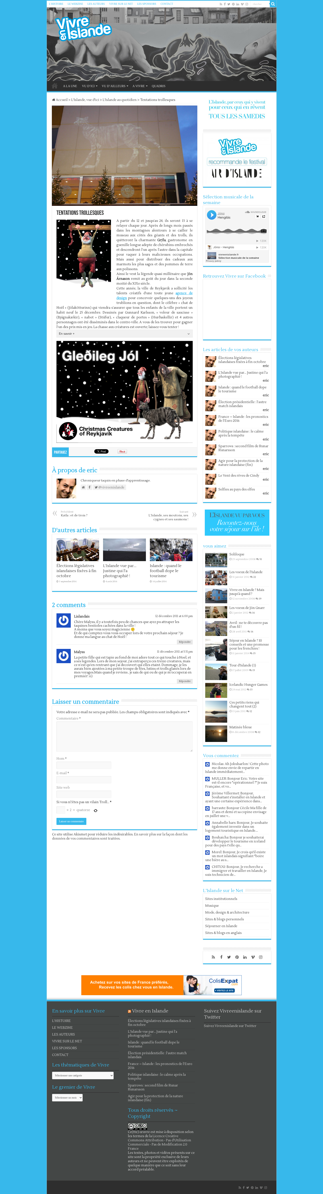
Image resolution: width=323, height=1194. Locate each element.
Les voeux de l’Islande (246, 572)
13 (251, 689)
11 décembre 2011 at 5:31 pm (175, 652)
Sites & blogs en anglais (223, 933)
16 (253, 612)
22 (254, 577)
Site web (63, 788)
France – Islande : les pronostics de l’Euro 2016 (243, 419)
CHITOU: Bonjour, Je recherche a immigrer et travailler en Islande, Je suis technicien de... (236, 871)
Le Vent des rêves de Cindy (238, 476)
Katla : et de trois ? (74, 513)
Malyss (79, 652)
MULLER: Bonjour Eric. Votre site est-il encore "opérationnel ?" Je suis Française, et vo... (236, 783)
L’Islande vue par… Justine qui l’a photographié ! (119, 570)
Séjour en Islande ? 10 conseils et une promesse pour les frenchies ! (249, 645)
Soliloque (236, 554)
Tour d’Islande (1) (242, 665)
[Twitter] (229, 4)
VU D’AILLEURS (113, 86)
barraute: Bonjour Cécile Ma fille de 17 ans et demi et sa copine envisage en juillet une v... (236, 812)
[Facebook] (224, 4)
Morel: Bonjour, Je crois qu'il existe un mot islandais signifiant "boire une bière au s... (235, 856)
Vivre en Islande (150, 1011)
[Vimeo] (242, 4)
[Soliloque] (216, 560)
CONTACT (167, 3)
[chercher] (273, 4)
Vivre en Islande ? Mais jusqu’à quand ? (246, 592)
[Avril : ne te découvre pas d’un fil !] (216, 628)
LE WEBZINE (75, 3)
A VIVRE (138, 86)
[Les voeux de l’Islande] (216, 577)
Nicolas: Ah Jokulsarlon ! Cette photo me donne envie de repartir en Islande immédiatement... (237, 768)
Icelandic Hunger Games (248, 685)
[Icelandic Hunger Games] (216, 690)
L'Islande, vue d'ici (85, 100)
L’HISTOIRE (56, 3)
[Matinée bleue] (216, 733)
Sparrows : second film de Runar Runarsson (243, 448)
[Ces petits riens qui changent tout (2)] (216, 712)
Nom (61, 759)
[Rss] (221, 4)
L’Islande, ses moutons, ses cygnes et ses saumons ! (168, 515)
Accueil (61, 100)
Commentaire (68, 718)
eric (266, 366)
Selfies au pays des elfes (236, 489)
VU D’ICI (88, 86)
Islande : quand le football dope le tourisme (165, 570)
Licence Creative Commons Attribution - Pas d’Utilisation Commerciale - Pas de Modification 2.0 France (159, 1142)
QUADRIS (158, 86)
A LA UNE (70, 86)
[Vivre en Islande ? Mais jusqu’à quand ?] (216, 595)
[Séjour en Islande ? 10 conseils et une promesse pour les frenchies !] (216, 650)
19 (260, 598)
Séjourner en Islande (221, 926)
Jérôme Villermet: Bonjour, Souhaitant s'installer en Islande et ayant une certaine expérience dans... (235, 797)
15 (254, 653)
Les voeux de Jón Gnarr (247, 608)
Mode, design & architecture (227, 912)
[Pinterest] (233, 4)
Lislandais (82, 616)
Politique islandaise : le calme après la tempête (241, 433)
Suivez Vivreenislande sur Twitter (230, 1026)
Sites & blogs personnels (224, 919)
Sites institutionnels (221, 899)
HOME (54, 85)
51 (260, 559)
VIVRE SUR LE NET (121, 3)
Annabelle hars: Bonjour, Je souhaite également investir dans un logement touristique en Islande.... (236, 827)
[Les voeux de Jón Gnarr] (216, 612)
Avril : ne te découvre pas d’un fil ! (248, 625)
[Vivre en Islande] (87, 28)
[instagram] (247, 4)
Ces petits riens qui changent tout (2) (244, 704)
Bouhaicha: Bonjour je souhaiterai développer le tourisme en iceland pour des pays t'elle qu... (235, 841)
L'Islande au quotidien (120, 100)
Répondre (185, 642)
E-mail (62, 773)
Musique (212, 906)
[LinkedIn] (238, 4)
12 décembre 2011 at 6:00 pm (174, 616)
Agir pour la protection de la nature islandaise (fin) (240, 463)
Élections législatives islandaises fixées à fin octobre (76, 570)
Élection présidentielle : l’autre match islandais (242, 404)
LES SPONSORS (146, 3)
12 (251, 711)
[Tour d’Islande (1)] (216, 672)
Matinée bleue (240, 727)
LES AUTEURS (96, 3)
